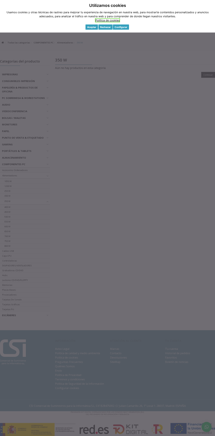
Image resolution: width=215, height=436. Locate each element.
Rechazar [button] (105, 27)
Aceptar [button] (91, 27)
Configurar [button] (121, 27)
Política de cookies (107, 20)
